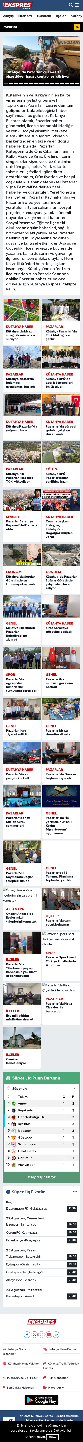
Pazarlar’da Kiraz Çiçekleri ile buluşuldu (59, 1007)
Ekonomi (25, 16)
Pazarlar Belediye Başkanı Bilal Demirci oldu (21, 525)
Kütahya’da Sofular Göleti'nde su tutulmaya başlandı (20, 580)
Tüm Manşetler (58, 1377)
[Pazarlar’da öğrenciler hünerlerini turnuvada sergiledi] (22, 658)
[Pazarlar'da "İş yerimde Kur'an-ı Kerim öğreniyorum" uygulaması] (61, 796)
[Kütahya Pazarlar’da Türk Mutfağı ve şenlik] (61, 310)
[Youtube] (49, 1334)
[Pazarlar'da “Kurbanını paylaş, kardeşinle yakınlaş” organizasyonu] (22, 943)
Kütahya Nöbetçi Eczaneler (16, 1351)
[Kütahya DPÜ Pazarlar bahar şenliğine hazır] (61, 452)
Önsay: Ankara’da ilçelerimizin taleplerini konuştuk (21, 917)
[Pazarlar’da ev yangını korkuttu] (22, 753)
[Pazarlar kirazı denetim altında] (61, 709)
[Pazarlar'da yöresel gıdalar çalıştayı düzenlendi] (61, 405)
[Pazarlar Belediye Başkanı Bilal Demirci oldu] (22, 500)
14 (72, 83)
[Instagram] (41, 1334)
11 (57, 83)
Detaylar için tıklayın (42, 1177)
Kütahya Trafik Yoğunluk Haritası (61, 1366)
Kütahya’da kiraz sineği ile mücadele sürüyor (20, 335)
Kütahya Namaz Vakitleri (23, 1363)
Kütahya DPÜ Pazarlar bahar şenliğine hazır (57, 477)
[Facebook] (27, 1334)
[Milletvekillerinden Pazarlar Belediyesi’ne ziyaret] (22, 606)
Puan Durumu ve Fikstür (22, 1377)
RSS (10, 1420)
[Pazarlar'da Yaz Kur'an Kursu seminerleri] (22, 796)
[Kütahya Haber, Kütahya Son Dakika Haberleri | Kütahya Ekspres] (18, 5)
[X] (34, 1334)
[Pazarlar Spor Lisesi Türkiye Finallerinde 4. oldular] (61, 939)
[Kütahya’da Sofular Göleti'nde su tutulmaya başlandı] (22, 555)
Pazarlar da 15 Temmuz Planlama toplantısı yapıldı (59, 876)
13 (67, 83)
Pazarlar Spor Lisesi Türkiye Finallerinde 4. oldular (61, 961)
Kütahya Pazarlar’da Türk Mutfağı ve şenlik (61, 335)
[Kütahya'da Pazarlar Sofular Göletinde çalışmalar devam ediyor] (61, 555)
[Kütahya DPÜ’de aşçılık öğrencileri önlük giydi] (61, 357)
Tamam (52, 1437)
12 (62, 83)
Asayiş (8, 16)
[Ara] (71, 5)
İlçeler (61, 16)
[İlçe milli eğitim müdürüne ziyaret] (22, 994)
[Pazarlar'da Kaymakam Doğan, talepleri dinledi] (22, 851)
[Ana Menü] (77, 5)
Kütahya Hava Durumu (63, 1349)
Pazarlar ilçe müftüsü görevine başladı (59, 683)
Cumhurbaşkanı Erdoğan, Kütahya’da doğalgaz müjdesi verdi (59, 529)
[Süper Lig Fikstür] (75, 1192)
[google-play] (41, 1401)
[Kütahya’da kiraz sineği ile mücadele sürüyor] (22, 310)
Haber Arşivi (56, 1387)
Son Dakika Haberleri (20, 1387)
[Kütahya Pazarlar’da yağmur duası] (22, 405)
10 (52, 83)
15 (77, 83)
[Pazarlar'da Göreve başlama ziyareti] (61, 753)
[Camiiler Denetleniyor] (22, 1038)
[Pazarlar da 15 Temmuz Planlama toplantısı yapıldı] (61, 851)
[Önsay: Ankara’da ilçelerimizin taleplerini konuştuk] (22, 895)
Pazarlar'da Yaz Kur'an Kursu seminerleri (18, 821)
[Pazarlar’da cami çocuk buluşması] (61, 899)
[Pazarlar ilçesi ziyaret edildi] (22, 709)
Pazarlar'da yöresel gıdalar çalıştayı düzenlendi (61, 430)
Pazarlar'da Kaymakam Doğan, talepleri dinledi (20, 877)
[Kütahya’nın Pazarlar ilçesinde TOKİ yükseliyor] (22, 452)
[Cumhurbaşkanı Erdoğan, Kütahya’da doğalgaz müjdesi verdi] (61, 500)
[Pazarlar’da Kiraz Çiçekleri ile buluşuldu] (61, 988)
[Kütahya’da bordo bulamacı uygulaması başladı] (22, 357)
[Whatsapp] (56, 1334)
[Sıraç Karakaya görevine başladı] (61, 606)
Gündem (44, 16)
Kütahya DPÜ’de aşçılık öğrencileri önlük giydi (59, 382)
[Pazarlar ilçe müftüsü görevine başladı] (61, 658)
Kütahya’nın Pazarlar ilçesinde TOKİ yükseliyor (19, 477)
